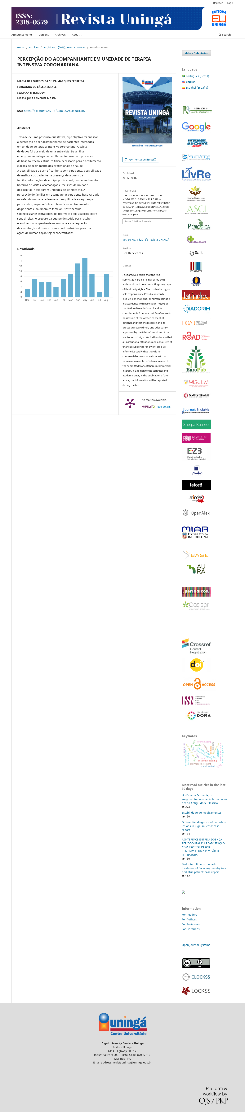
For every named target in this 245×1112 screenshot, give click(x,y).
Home (20, 47)
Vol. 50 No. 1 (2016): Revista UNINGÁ (64, 47)
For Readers (189, 914)
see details (164, 406)
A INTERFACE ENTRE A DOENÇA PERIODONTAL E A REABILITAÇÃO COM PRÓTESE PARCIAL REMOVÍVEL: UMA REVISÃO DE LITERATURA (203, 847)
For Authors (189, 919)
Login (230, 3)
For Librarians (191, 929)
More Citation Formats (138, 221)
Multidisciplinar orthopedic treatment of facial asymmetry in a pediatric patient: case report (204, 868)
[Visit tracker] (183, 892)
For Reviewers (191, 924)
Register (218, 3)
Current (44, 34)
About (76, 34)
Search (226, 34)
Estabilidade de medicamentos (201, 812)
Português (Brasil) (197, 76)
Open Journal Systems (196, 945)
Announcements (22, 34)
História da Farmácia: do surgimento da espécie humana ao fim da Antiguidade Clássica (204, 799)
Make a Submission (196, 53)
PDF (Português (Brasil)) (142, 159)
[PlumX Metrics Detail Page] (130, 403)
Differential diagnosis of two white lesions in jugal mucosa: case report (204, 826)
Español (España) (197, 87)
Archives (60, 34)
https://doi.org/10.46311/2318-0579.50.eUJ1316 (54, 111)
